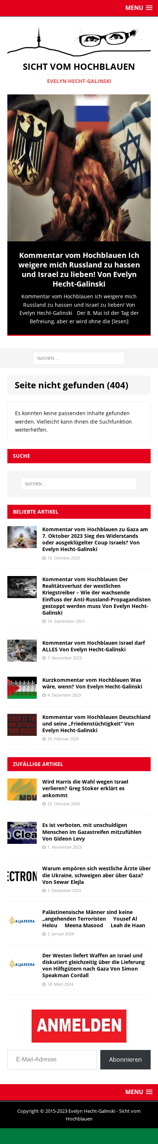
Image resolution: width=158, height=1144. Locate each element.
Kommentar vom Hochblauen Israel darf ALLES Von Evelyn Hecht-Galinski (93, 641)
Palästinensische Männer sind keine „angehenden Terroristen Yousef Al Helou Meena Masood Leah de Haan (93, 913)
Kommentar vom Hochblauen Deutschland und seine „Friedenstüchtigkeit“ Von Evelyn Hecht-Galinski (96, 718)
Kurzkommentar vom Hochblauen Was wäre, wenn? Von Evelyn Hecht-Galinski (92, 678)
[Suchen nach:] (79, 352)
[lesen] (120, 321)
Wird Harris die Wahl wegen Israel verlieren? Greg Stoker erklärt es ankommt (85, 783)
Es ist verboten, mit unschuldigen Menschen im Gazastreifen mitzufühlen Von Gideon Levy (91, 826)
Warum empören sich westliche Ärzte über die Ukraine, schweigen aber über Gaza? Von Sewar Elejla (96, 870)
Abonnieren (125, 1054)
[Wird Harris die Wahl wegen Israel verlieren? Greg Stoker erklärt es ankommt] (22, 791)
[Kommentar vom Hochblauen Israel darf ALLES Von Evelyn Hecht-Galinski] (22, 651)
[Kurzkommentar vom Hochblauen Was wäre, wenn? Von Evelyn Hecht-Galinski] (22, 689)
